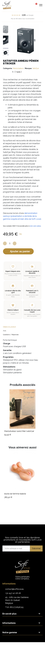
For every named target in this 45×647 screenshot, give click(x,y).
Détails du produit (9, 327)
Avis (4, 331)
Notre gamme (9, 632)
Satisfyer (36, 68)
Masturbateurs (18, 68)
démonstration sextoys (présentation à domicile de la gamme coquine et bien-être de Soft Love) (22, 216)
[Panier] (35, 5)
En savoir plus (9, 613)
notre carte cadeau (35, 226)
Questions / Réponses (11, 334)
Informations (9, 623)
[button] (26, 5)
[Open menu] (40, 5)
